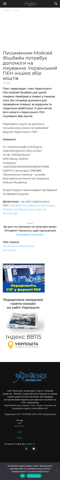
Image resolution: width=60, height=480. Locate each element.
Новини (15, 10)
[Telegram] (34, 449)
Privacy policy (34, 476)
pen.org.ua (9, 250)
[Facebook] (26, 449)
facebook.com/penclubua (19, 246)
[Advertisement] (30, 32)
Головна (6, 10)
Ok (22, 476)
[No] (56, 471)
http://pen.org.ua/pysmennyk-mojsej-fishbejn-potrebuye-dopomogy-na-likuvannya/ (29, 209)
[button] (4, 4)
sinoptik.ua (30, 443)
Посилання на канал (30, 234)
